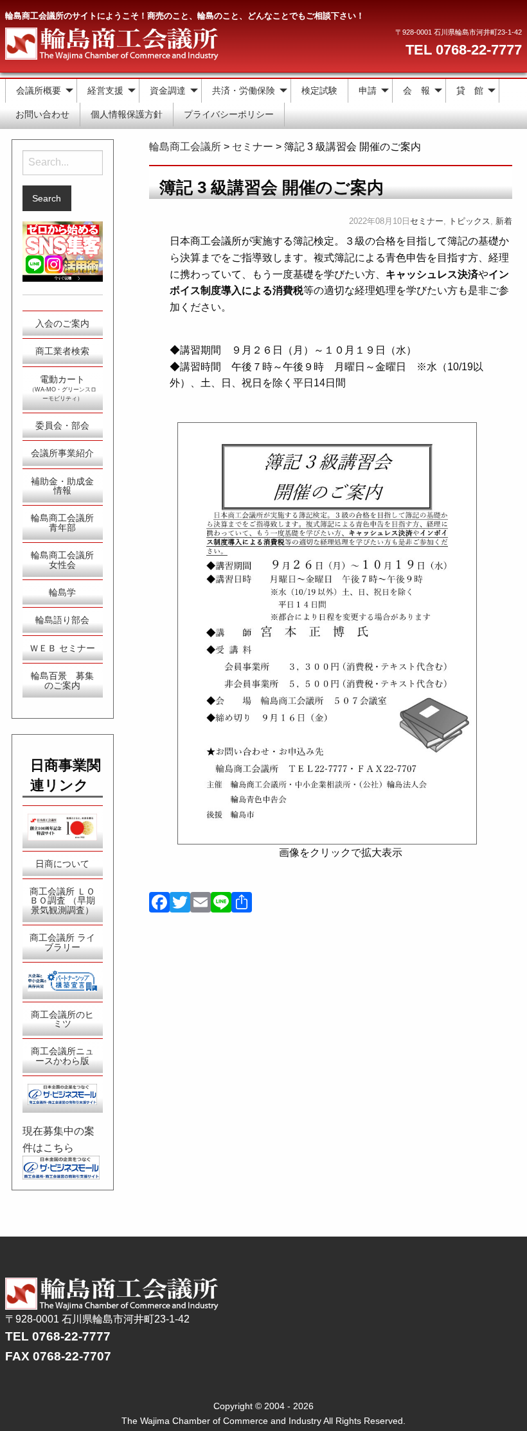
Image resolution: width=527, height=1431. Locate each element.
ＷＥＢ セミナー (62, 648)
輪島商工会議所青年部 (62, 522)
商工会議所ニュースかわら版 (62, 1055)
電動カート (62, 388)
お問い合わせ (42, 114)
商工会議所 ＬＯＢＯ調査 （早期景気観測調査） (62, 900)
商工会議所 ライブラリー (62, 942)
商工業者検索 (62, 351)
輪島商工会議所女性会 (62, 559)
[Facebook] (159, 904)
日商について (62, 864)
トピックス (469, 221)
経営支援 (105, 90)
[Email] (200, 904)
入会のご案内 (62, 323)
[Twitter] (180, 904)
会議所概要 (38, 90)
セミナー (426, 221)
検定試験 (319, 90)
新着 (504, 221)
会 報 (416, 90)
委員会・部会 (62, 425)
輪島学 (62, 592)
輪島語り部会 (62, 620)
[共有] (241, 904)
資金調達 (168, 90)
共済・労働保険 (243, 90)
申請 (368, 90)
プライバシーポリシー (229, 114)
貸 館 (469, 90)
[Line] (221, 904)
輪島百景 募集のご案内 (62, 680)
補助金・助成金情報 (62, 485)
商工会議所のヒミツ (62, 1019)
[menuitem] (41, 91)
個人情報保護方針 (127, 114)
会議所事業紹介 (62, 453)
